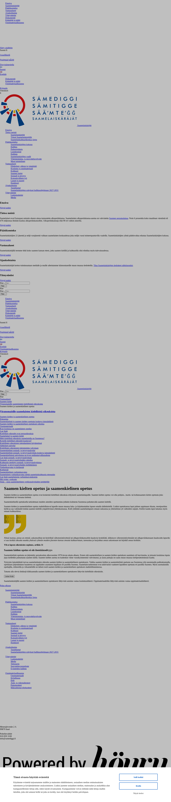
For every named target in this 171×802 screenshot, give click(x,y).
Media (13, 197)
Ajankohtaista (11, 13)
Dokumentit (10, 18)
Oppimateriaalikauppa (14, 22)
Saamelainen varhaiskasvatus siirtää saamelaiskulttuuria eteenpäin (27, 474)
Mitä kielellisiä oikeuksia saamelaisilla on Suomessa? (22, 438)
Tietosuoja (15, 664)
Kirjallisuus (15, 678)
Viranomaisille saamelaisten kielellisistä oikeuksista (27, 411)
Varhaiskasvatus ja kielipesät (12, 467)
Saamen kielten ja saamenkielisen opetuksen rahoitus (22, 424)
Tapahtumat (16, 188)
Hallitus (14, 147)
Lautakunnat (16, 152)
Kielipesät (4, 470)
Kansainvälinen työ (19, 178)
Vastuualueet (10, 10)
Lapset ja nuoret (17, 181)
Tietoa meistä (10, 132)
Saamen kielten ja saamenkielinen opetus (17, 417)
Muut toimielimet (18, 161)
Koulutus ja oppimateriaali (22, 168)
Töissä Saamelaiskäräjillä (21, 137)
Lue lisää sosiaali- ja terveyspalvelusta (16, 458)
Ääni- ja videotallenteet (20, 683)
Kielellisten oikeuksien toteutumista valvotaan (19, 448)
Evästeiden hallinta (19, 669)
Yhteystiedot (10, 15)
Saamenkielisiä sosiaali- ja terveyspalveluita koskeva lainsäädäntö (27, 453)
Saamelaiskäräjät (12, 6)
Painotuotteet (16, 685)
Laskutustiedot (17, 195)
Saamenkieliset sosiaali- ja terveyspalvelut (17, 450)
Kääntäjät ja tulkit (12, 20)
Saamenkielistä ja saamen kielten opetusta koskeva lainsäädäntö (26, 421)
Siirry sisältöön (6, 48)
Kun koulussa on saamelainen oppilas (16, 429)
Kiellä (138, 786)
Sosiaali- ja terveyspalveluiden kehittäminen (18, 465)
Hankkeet (15, 183)
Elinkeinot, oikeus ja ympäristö (24, 166)
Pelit (12, 680)
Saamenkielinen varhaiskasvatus (13, 472)
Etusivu (8, 3)
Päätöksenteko (11, 8)
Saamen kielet (16, 173)
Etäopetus (4, 419)
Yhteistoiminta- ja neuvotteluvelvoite (26, 159)
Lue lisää (4, 431)
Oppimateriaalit (6, 426)
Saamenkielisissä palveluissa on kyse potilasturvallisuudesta (25, 455)
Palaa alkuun (5, 585)
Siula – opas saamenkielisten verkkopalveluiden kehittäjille (24, 482)
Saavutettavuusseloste (20, 666)
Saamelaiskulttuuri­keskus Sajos (24, 140)
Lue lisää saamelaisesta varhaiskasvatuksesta (18, 477)
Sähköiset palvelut (7, 445)
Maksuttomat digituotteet (21, 688)
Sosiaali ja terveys (18, 176)
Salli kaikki (138, 777)
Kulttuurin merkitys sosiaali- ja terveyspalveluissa (21, 462)
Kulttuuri (14, 171)
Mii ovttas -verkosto (8, 479)
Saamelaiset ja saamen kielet (12, 436)
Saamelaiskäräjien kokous (21, 144)
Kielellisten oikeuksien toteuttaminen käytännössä (21, 443)
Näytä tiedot (138, 793)
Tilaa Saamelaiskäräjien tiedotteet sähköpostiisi (113, 265)
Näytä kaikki (5, 208)
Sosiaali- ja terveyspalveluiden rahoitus (16, 460)
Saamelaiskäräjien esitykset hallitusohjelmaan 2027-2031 (35, 190)
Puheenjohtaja (17, 149)
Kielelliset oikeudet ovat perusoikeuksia (16, 433)
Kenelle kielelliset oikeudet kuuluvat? (16, 441)
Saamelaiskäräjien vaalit (21, 156)
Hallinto (14, 154)
